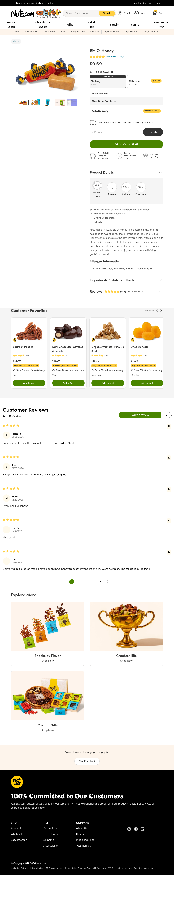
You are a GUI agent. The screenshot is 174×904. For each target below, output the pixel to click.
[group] (23, 102)
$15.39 (95, 360)
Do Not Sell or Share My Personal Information (85, 868)
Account (16, 828)
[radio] (108, 81)
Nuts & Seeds (11, 24)
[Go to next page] (108, 581)
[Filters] (166, 415)
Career (80, 834)
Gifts (70, 24)
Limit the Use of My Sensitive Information (134, 868)
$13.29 (56, 360)
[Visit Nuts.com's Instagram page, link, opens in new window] (136, 829)
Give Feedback (87, 761)
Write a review (140, 415)
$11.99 (134, 360)
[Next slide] (14, 3)
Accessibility (51, 845)
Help (157, 3)
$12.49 (17, 360)
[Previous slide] (11, 3)
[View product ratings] (29, 355)
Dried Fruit (91, 24)
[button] (97, 57)
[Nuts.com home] (36, 13)
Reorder (145, 13)
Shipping (49, 840)
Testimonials (83, 845)
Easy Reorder (19, 840)
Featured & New (161, 24)
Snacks (114, 24)
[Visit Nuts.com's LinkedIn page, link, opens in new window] (143, 829)
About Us (81, 828)
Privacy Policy (36, 868)
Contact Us (50, 828)
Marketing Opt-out (19, 868)
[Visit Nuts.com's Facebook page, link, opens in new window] (129, 829)
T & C (110, 868)
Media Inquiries (85, 840)
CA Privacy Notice (54, 868)
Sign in (127, 13)
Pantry (135, 24)
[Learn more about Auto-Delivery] (110, 93)
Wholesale (17, 834)
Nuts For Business (142, 3)
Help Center (51, 834)
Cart (159, 12)
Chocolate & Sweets (43, 24)
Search (107, 13)
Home (16, 41)
